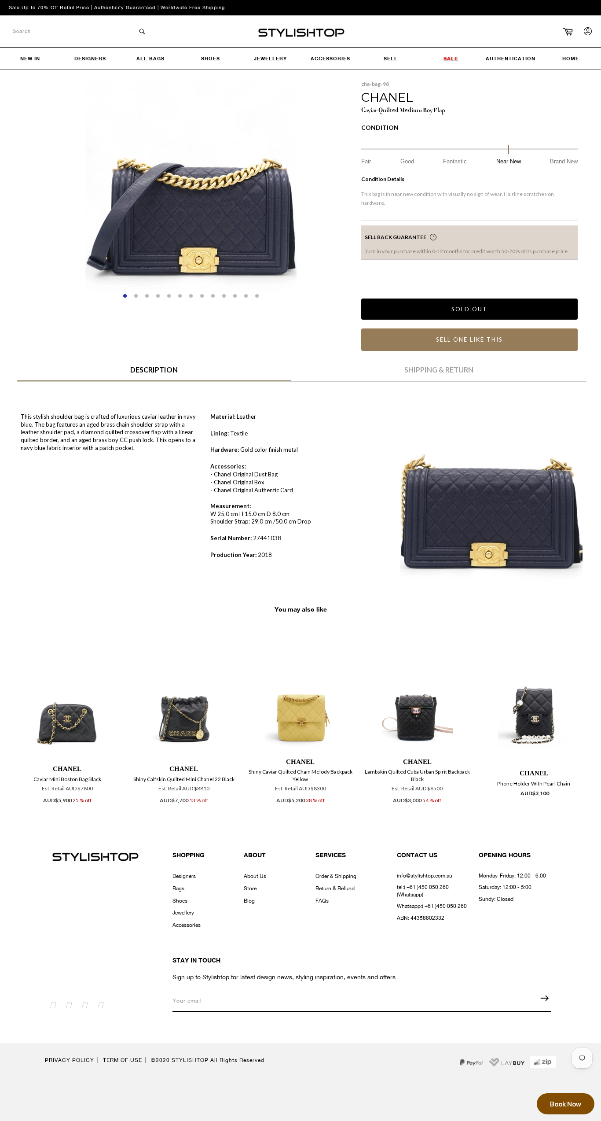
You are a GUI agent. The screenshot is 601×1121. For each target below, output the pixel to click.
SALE (450, 58)
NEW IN (30, 58)
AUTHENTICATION (510, 58)
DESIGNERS (90, 58)
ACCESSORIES (330, 58)
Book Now (565, 1104)
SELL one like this (469, 339)
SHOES (210, 58)
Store (250, 888)
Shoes (179, 901)
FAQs (322, 901)
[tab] (154, 373)
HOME (570, 58)
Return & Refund (335, 888)
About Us (255, 876)
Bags (178, 888)
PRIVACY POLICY (69, 1060)
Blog (249, 901)
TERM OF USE (122, 1060)
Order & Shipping (335, 876)
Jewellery (183, 913)
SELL (391, 58)
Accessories (186, 925)
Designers (184, 876)
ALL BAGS (150, 58)
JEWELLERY (270, 58)
